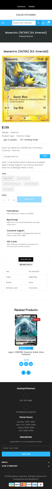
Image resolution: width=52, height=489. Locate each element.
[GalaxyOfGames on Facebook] (19, 3)
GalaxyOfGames (26, 15)
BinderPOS (34, 479)
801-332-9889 (26, 400)
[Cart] (48, 22)
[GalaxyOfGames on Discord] (33, 3)
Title (4, 173)
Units (4, 195)
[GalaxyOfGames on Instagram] (24, 3)
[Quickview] (21, 364)
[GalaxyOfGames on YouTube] (28, 3)
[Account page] (43, 22)
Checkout (21, 6)
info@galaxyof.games (26, 412)
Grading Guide (31, 139)
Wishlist (32, 6)
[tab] (26, 259)
